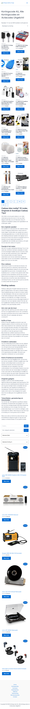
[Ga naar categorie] (26, 430)
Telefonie (15, 691)
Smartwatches (15, 690)
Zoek (26, 426)
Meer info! (5, 53)
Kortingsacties (15, 686)
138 (3, 205)
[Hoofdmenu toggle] (27, 2)
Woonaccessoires (15, 695)
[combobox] (14, 435)
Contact (15, 696)
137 (23, 201)
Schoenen (15, 688)
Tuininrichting (15, 693)
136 (19, 201)
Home (15, 684)
